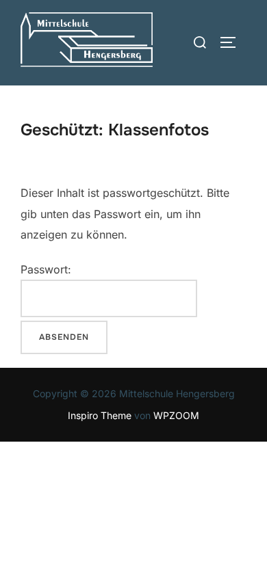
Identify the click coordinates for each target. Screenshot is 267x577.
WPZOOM (176, 415)
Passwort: (46, 269)
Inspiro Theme (99, 415)
